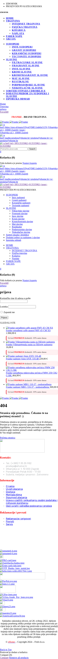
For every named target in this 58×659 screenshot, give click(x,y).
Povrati (10, 521)
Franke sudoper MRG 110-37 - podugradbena (28, 387)
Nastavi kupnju (29, 163)
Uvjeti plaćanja (14, 489)
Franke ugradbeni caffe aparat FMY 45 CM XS (28, 330)
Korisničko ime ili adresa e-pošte (15, 298)
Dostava (10, 491)
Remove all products (19, 657)
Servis (9, 524)
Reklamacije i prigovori (18, 518)
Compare (4, 657)
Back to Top (6, 649)
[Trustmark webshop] (22, 546)
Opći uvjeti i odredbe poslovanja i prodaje (29, 506)
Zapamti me (9, 312)
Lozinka (4, 306)
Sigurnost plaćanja (16, 497)
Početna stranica (7, 437)
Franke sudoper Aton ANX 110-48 (22, 358)
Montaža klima (14, 494)
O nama (10, 486)
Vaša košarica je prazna (11, 163)
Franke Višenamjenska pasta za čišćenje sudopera (29, 344)
